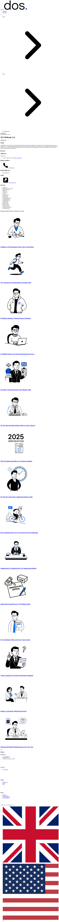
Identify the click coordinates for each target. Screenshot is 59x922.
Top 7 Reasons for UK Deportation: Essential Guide (15, 282)
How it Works (5, 769)
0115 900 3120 (11, 167)
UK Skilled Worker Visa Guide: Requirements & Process (17, 354)
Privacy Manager (6, 797)
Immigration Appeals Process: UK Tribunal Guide (15, 604)
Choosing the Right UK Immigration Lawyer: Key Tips (16, 747)
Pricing (4, 783)
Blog (4, 784)
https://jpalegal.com (12, 182)
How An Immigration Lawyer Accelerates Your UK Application (19, 532)
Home (4, 16)
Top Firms (5, 12)
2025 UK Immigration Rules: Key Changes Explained (16, 461)
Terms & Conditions (6, 796)
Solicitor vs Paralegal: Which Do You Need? (13, 711)
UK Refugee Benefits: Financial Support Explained (15, 318)
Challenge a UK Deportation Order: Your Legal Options (17, 247)
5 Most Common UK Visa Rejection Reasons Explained (16, 675)
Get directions (19, 157)
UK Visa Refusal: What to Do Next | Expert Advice (15, 640)
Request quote (3, 133)
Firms (4, 74)
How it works (5, 782)
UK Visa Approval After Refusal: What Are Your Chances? (17, 425)
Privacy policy (5, 795)
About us (4, 794)
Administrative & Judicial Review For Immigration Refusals (18, 568)
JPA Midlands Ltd (6, 131)
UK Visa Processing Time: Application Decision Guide (16, 497)
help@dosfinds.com (6, 756)
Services (4, 11)
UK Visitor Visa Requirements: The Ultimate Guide (15, 389)
